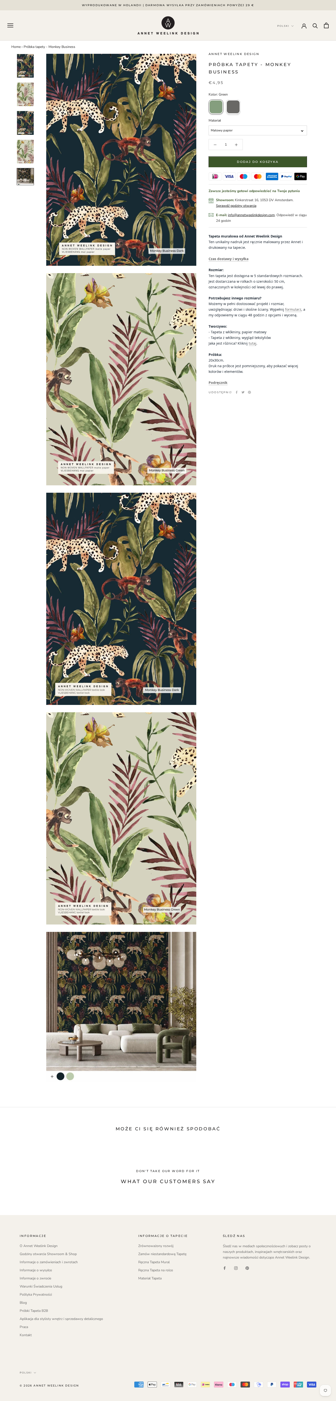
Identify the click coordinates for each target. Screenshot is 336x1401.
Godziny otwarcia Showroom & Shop (48, 1254)
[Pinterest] (249, 392)
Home (16, 46)
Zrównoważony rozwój (155, 1246)
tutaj (252, 343)
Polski (26, 1372)
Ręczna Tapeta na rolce (155, 1270)
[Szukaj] (315, 25)
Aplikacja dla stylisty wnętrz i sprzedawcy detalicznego (61, 1319)
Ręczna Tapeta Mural (154, 1262)
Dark (233, 107)
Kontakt (26, 1335)
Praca (24, 1327)
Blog (23, 1302)
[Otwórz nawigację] (10, 25)
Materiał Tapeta (150, 1278)
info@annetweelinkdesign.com (251, 215)
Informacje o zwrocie (35, 1278)
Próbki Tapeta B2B (34, 1310)
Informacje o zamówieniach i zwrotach (49, 1262)
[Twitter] (243, 392)
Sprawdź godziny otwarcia (236, 205)
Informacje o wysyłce (36, 1270)
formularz (293, 309)
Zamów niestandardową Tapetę (162, 1254)
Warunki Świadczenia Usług (41, 1286)
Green (216, 107)
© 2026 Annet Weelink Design (49, 1385)
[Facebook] (236, 392)
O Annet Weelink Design (39, 1246)
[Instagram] (236, 1268)
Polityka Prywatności (36, 1294)
